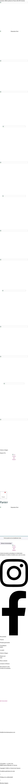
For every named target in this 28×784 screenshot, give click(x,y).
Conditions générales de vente (7, 771)
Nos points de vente (5, 666)
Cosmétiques (3, 645)
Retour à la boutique (6, 543)
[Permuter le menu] (14, 499)
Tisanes (2, 639)
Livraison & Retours (5, 663)
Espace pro (3, 656)
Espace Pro (3, 453)
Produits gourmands (5, 642)
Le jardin (2, 650)
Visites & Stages (4, 450)
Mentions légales (4, 783)
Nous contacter (3, 660)
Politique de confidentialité (6, 777)
